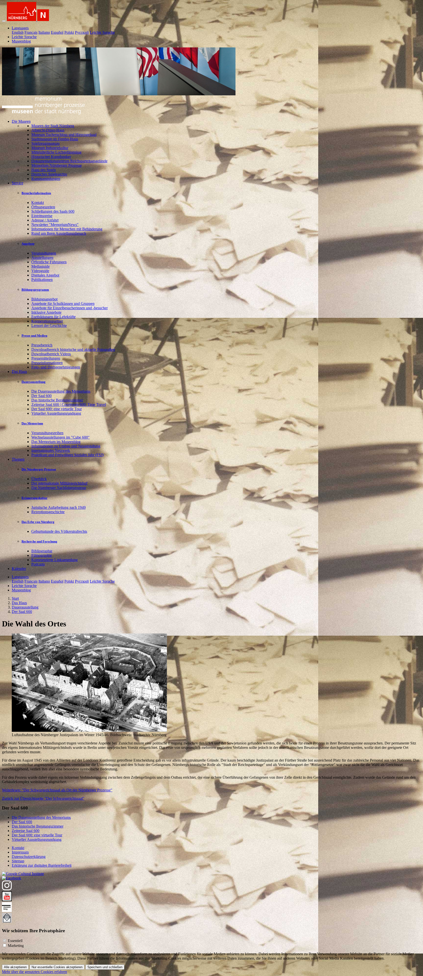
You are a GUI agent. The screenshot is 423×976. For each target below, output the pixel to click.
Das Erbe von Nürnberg (38, 522)
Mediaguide (40, 266)
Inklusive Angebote (46, 312)
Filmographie (41, 555)
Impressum (20, 852)
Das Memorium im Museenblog (56, 442)
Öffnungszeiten (43, 207)
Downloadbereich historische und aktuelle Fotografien (73, 349)
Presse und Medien (34, 335)
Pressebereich (41, 345)
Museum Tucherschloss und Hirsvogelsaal (63, 135)
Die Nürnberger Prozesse (39, 469)
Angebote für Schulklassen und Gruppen (62, 303)
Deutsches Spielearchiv (49, 174)
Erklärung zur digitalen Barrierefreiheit (41, 865)
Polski (69, 32)
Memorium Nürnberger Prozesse (56, 165)
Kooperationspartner (47, 321)
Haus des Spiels (43, 170)
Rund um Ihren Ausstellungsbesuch (58, 233)
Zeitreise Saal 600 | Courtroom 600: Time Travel (68, 404)
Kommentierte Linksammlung (54, 560)
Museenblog (21, 41)
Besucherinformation (36, 193)
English (18, 32)
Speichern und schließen (104, 967)
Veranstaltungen (43, 253)
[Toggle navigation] (4, 21)
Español (57, 32)
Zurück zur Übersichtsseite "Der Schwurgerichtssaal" (43, 798)
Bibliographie (41, 551)
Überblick (39, 479)
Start (15, 598)
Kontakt (37, 202)
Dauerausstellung (34, 382)
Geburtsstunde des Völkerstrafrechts (59, 531)
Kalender (19, 568)
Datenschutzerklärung (29, 856)
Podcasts (38, 564)
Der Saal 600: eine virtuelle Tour (56, 409)
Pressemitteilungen (45, 358)
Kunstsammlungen (45, 179)
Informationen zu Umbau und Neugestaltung (65, 446)
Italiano (44, 32)
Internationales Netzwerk (50, 450)
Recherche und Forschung (39, 541)
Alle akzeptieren (15, 967)
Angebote (28, 243)
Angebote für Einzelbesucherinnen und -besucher (69, 308)
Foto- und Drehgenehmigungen (55, 367)
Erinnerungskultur (34, 498)
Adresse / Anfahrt (45, 220)
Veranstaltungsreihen (47, 433)
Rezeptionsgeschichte (48, 512)
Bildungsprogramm (35, 289)
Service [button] (17, 183)
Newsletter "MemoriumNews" (55, 224)
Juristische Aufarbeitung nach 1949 (58, 507)
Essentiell (15, 941)
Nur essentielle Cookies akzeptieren (57, 967)
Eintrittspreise (41, 216)
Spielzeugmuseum (45, 143)
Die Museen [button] (21, 121)
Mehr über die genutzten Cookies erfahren (34, 972)
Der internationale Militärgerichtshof (59, 483)
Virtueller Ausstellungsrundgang (56, 413)
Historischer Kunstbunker (51, 157)
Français (30, 32)
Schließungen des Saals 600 (52, 211)
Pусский (82, 32)
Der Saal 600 (41, 396)
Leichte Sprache (102, 32)
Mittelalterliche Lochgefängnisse (56, 152)
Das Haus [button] (19, 371)
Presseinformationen (47, 363)
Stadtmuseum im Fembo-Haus (54, 139)
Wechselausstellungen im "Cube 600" (60, 437)
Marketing (16, 945)
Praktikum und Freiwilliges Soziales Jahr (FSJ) (67, 455)
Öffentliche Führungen (49, 262)
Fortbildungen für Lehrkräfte (53, 317)
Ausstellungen (42, 257)
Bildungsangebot (44, 299)
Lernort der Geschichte (49, 325)
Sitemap (18, 861)
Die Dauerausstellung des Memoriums (60, 391)
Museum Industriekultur (49, 148)
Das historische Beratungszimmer (57, 400)
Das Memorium (32, 423)
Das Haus (19, 603)
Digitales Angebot (45, 275)
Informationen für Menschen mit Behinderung (66, 229)
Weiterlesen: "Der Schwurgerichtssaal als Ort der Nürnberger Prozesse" (57, 790)
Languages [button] (20, 28)
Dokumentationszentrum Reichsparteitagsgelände (69, 161)
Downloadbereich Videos (51, 354)
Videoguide (40, 271)
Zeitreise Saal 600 (25, 831)
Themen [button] (18, 459)
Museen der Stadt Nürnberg (52, 126)
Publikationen (42, 279)
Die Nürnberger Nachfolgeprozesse (58, 488)
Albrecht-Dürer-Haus (47, 130)
